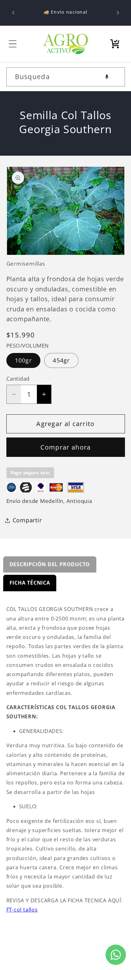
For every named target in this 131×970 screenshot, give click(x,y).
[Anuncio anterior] (13, 13)
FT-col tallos (22, 909)
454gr (61, 360)
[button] (12, 43)
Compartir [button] (27, 520)
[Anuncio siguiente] (118, 13)
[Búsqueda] (115, 77)
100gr (23, 360)
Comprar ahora (65, 447)
